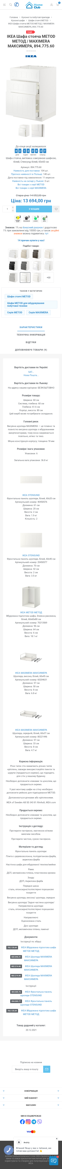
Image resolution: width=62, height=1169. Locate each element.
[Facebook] (22, 1121)
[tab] (31, 327)
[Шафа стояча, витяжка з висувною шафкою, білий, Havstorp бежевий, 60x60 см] (25, 254)
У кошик (34, 209)
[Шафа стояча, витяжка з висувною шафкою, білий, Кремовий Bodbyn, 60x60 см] (48, 254)
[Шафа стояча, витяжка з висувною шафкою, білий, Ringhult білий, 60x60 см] (37, 266)
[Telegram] (33, 1121)
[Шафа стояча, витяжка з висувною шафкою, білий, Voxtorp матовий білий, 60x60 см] (48, 266)
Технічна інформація (31, 334)
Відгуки (31, 342)
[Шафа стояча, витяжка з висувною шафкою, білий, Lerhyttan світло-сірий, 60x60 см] (13, 277)
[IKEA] (31, 56)
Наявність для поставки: (27, 170)
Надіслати (46, 1069)
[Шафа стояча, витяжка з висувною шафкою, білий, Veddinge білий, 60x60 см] (37, 277)
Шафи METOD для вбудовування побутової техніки (25, 304)
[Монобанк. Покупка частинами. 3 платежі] (26, 219)
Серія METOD (14, 312)
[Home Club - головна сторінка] (34, 5)
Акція (29, 32)
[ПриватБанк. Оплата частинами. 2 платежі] (17, 219)
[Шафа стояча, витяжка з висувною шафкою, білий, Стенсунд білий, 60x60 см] (25, 277)
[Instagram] (28, 1121)
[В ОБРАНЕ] (56, 209)
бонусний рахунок (33, 227)
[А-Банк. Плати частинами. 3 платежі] (35, 219)
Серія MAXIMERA (38, 312)
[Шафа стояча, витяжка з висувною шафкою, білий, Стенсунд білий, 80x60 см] (13, 254)
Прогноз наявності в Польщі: (27, 174)
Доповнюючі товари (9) (31, 350)
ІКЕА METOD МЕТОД (31, 612)
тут (46, 233)
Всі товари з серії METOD (31, 184)
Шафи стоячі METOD (18, 296)
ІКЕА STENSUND (31, 495)
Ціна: (16, 200)
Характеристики (31, 327)
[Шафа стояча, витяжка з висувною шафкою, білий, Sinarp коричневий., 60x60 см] (37, 254)
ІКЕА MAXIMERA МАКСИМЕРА (31, 673)
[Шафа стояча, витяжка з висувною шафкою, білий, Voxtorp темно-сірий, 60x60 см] (25, 266)
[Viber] (39, 1121)
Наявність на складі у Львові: (28, 181)
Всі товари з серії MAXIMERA (31, 188)
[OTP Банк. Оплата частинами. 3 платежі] (44, 219)
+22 (48, 277)
